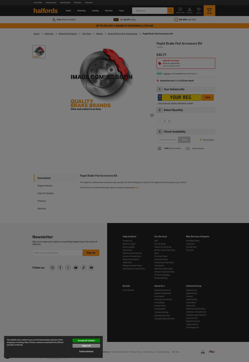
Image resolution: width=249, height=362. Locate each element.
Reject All (86, 346)
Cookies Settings (86, 351)
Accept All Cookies (86, 340)
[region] (53, 347)
